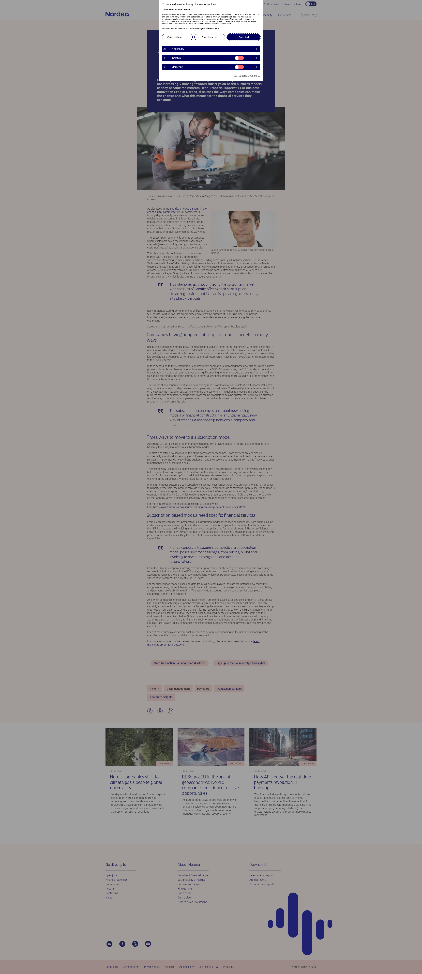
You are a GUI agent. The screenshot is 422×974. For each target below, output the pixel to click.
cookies (181, 29)
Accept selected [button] (210, 37)
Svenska (179, 9)
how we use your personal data (204, 29)
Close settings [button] (174, 37)
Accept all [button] (244, 37)
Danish (165, 9)
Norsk (172, 9)
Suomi (187, 9)
